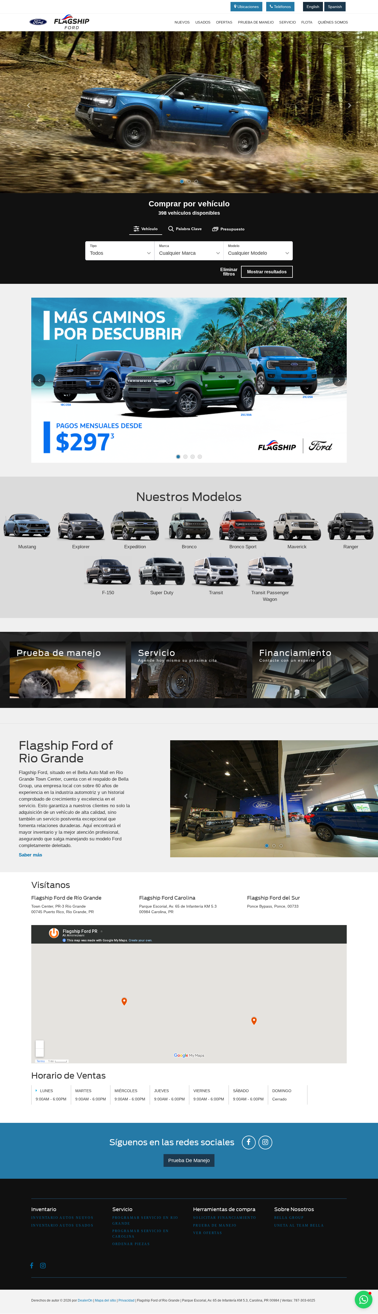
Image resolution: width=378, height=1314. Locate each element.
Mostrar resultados (267, 271)
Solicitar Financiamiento (225, 1218)
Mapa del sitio (105, 1300)
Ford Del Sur (226, 680)
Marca (164, 246)
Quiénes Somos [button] (333, 22)
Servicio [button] (287, 22)
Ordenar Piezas (131, 1244)
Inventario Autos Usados (62, 1225)
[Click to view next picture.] (332, 380)
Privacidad (126, 1300)
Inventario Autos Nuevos (62, 1218)
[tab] (145, 229)
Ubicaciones (247, 6)
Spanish (335, 6)
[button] (28, 147)
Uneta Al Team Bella (299, 1225)
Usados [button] (203, 22)
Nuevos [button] (182, 22)
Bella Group (289, 1218)
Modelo (233, 246)
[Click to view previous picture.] (45, 380)
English (313, 6)
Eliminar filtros (228, 271)
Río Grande (152, 680)
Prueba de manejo (256, 22)
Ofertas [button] (224, 22)
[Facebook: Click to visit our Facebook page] (249, 1142)
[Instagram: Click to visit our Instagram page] (265, 1142)
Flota (306, 22)
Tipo (93, 246)
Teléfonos (282, 6)
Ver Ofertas (207, 1233)
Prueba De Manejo (189, 1160)
